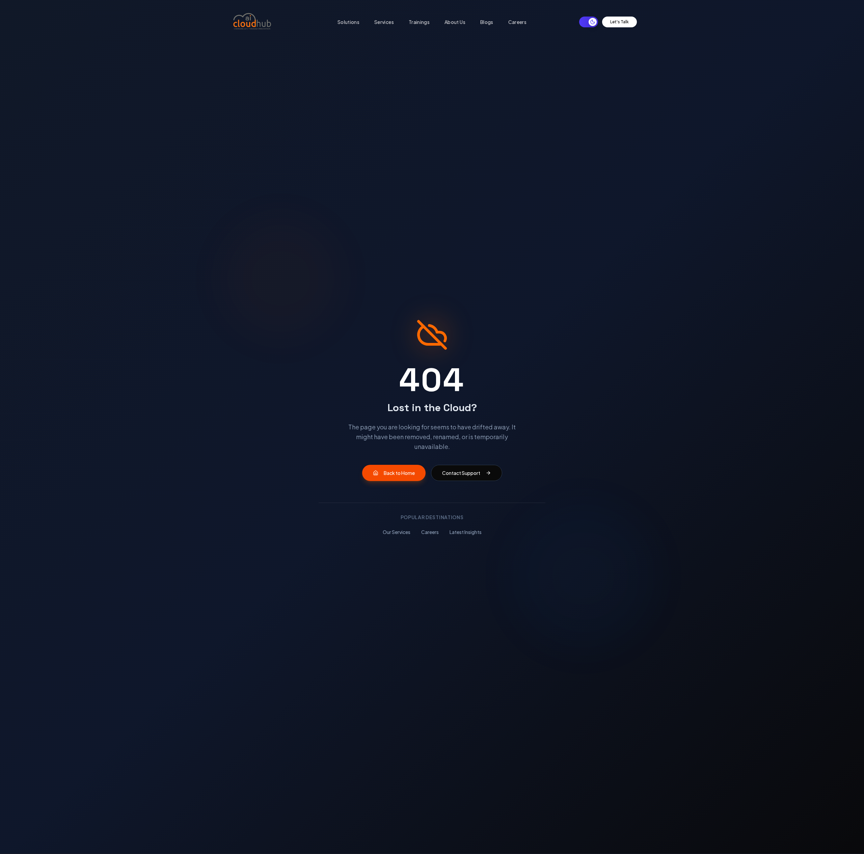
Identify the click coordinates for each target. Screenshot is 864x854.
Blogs (486, 22)
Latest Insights (466, 532)
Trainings (419, 22)
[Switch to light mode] (588, 22)
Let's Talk (619, 21)
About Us (454, 22)
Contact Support (461, 473)
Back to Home (399, 473)
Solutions (348, 22)
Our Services (396, 532)
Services (384, 22)
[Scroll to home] (252, 22)
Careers (517, 22)
